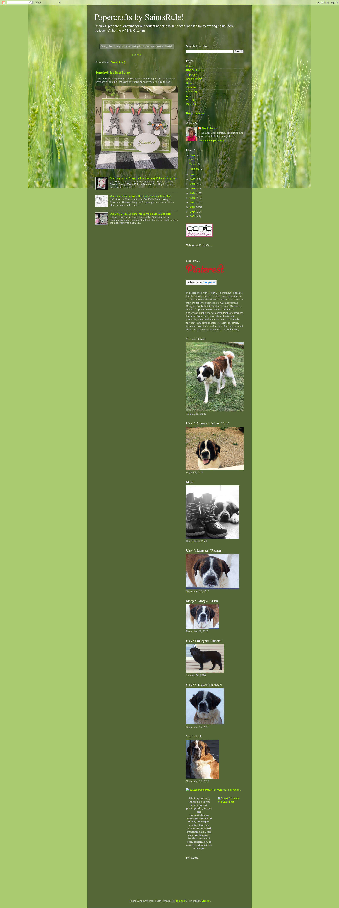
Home (136, 55)
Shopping (191, 91)
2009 (193, 216)
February (194, 169)
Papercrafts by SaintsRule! (139, 16)
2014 (193, 193)
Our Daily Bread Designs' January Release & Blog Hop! (140, 213)
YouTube (191, 100)
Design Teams (194, 79)
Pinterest (191, 104)
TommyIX (181, 901)
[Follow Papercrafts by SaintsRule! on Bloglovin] (201, 284)
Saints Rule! (209, 128)
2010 (193, 212)
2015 (193, 188)
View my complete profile (212, 140)
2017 (193, 179)
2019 (193, 155)
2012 (193, 202)
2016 (193, 184)
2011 (193, 207)
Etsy (188, 96)
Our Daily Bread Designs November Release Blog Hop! (140, 196)
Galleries (191, 87)
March (193, 164)
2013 (193, 198)
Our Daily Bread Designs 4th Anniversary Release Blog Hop (143, 178)
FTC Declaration (195, 70)
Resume (190, 83)
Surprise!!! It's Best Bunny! (113, 72)
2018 (193, 174)
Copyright (191, 74)
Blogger (206, 901)
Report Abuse (195, 113)
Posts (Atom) (118, 62)
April (192, 159)
